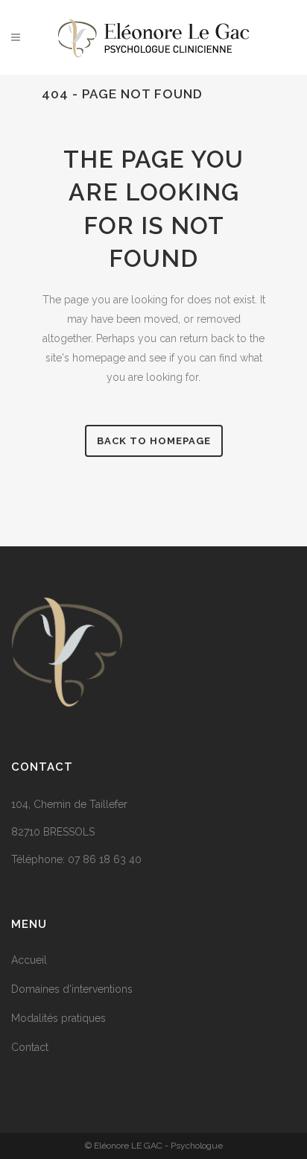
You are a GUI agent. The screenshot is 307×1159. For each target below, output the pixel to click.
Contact (29, 1047)
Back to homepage (154, 440)
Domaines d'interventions (72, 989)
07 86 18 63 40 (105, 859)
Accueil (29, 960)
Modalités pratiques (58, 1018)
